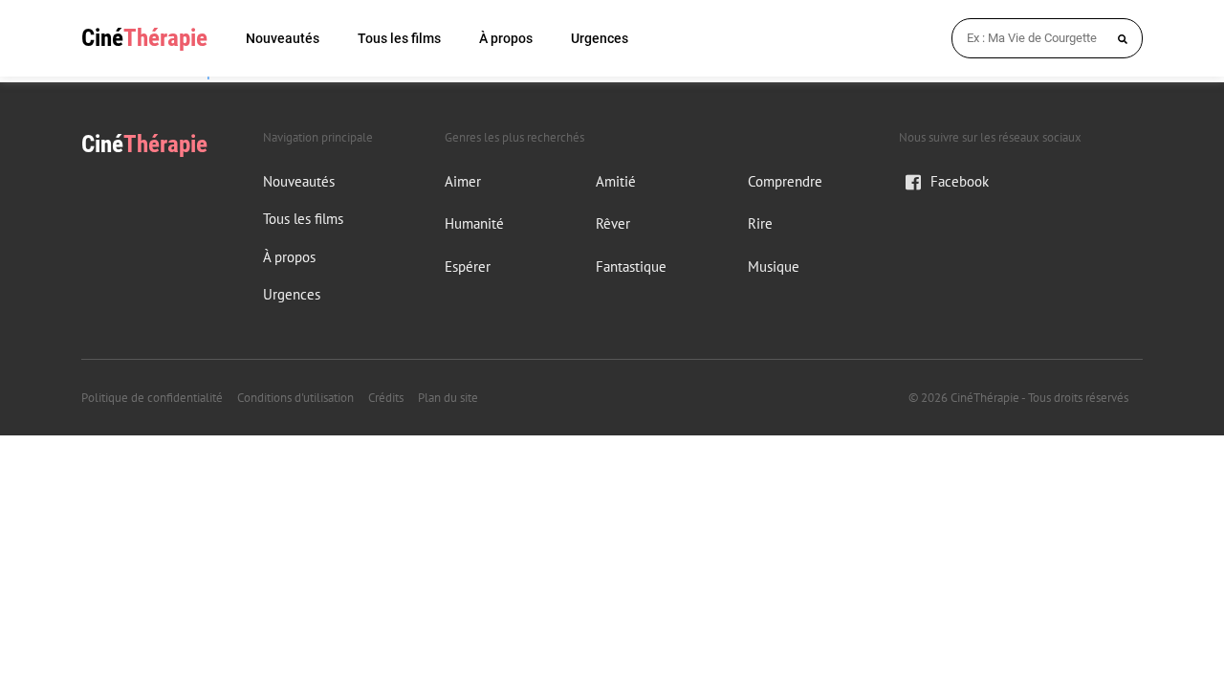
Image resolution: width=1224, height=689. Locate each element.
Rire (760, 223)
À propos (506, 38)
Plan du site (448, 397)
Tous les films (399, 38)
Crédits (386, 397)
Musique (773, 266)
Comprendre (785, 181)
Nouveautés (282, 38)
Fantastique (631, 266)
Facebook (959, 181)
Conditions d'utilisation (295, 397)
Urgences (599, 38)
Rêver (613, 223)
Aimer (463, 181)
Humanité (474, 223)
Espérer (468, 266)
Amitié (616, 181)
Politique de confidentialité (152, 397)
